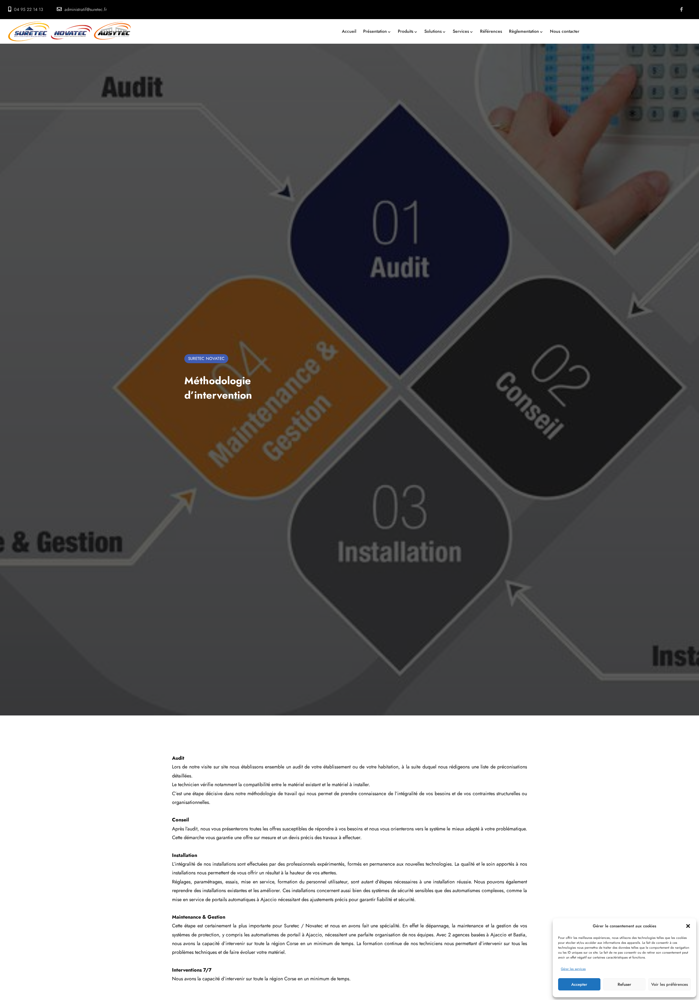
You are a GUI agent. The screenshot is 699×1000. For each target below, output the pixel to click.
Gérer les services (573, 969)
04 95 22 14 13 (28, 10)
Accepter (579, 984)
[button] (688, 926)
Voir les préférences (669, 984)
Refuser (624, 984)
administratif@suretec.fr (85, 10)
